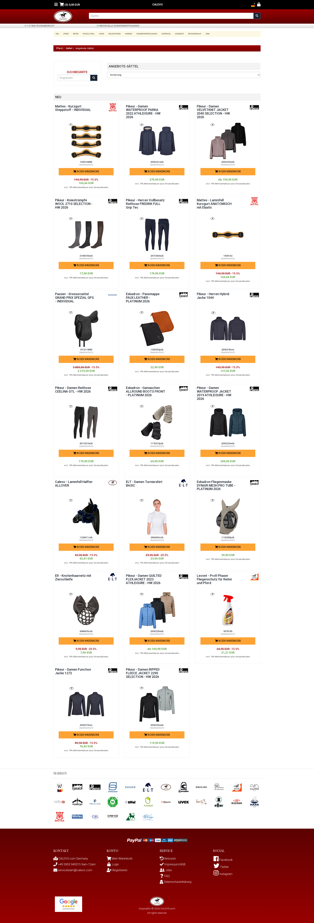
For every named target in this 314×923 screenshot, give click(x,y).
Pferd (59, 48)
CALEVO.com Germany (73, 858)
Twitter (224, 867)
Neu (57, 34)
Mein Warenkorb (122, 858)
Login (115, 864)
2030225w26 (157, 631)
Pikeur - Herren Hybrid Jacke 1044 (213, 295)
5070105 (228, 631)
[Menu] (56, 4)
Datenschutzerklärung (177, 882)
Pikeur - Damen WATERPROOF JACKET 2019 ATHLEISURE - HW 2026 (214, 393)
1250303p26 (157, 349)
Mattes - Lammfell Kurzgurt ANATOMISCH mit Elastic (214, 203)
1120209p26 (228, 537)
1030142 (228, 256)
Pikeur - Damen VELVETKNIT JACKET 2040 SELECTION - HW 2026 (213, 111)
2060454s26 (157, 537)
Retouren (170, 858)
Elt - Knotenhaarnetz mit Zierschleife (73, 577)
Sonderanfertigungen (146, 34)
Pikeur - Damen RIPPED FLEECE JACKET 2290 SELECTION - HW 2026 (143, 673)
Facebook (226, 860)
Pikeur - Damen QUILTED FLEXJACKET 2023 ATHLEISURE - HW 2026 (144, 579)
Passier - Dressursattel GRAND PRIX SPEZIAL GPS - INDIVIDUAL (74, 297)
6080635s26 (86, 631)
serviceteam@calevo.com (74, 870)
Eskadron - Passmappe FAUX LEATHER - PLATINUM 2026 (143, 297)
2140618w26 (86, 256)
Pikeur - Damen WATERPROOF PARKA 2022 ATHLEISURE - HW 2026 (143, 111)
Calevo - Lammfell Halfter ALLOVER (74, 483)
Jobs (208, 34)
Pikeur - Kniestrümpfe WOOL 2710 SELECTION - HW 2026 (73, 203)
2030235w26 (157, 725)
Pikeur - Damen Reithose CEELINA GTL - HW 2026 (73, 389)
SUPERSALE (166, 34)
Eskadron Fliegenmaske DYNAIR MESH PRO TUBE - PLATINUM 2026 (216, 485)
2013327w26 (86, 443)
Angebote (179, 34)
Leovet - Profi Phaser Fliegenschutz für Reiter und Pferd (214, 579)
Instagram (225, 874)
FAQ (167, 876)
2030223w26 (227, 443)
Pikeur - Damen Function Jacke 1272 (73, 671)
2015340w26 (157, 256)
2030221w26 (157, 162)
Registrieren (119, 870)
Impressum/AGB (175, 864)
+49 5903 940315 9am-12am (76, 864)
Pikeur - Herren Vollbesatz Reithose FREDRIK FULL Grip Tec (145, 203)
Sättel (69, 48)
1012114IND (86, 349)
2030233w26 (227, 162)
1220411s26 (86, 537)
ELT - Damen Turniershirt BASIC (144, 483)
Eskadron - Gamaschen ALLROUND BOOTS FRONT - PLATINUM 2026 (145, 391)
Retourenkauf (194, 34)
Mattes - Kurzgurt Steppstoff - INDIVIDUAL (73, 108)
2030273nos (86, 725)
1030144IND (86, 162)
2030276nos (228, 349)
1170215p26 (157, 443)
